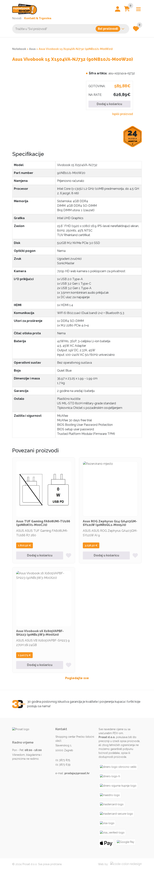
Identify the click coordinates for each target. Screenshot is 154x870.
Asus (32, 48)
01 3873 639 (62, 764)
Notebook (19, 48)
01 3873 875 (62, 760)
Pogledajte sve (77, 678)
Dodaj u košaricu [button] (39, 555)
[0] (127, 9)
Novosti (16, 18)
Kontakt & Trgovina (37, 18)
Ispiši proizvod (122, 114)
